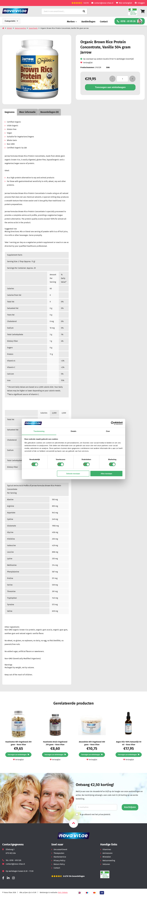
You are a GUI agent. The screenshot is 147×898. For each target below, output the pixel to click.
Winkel (9, 28)
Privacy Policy (59, 860)
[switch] (60, 464)
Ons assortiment (60, 849)
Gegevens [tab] (9, 112)
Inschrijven (130, 807)
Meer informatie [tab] (27, 112)
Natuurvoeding (20, 28)
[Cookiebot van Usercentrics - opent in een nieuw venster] (113, 423)
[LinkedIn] (8, 878)
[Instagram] (13, 878)
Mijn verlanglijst (125, 3)
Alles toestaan (106, 473)
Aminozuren (107, 853)
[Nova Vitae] (18, 10)
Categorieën (10, 21)
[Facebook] (3, 878)
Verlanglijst (88, 62)
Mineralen (107, 857)
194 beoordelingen (76, 876)
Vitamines (107, 849)
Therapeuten (59, 853)
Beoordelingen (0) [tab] (49, 112)
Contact (104, 21)
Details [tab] (73, 431)
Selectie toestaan (73, 473)
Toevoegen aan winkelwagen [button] (17, 754)
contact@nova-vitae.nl (103, 3)
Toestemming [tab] (39, 431)
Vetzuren (106, 864)
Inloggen (141, 3)
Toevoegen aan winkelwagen (110, 87)
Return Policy (59, 864)
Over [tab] (108, 431)
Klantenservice (60, 857)
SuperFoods (33, 28)
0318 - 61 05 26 (128, 21)
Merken (71, 21)
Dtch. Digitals (63, 893)
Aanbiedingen (88, 21)
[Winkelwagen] (143, 11)
